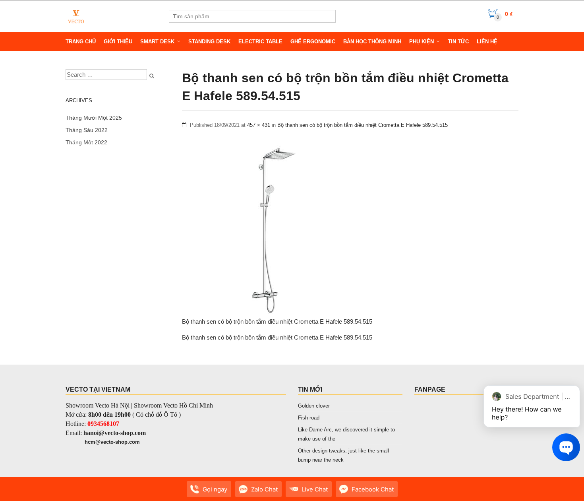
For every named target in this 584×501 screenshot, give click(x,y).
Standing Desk (209, 42)
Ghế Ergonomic (312, 42)
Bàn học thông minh (372, 42)
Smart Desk (157, 42)
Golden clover (314, 406)
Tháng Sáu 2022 (87, 130)
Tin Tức (458, 42)
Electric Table (260, 42)
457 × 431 (258, 125)
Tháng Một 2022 (86, 142)
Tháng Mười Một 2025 (94, 118)
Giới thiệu (118, 42)
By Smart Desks (117, 493)
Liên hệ (487, 42)
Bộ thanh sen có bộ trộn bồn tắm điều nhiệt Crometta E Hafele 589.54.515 (362, 125)
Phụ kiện (421, 42)
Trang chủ (81, 42)
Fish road (308, 418)
